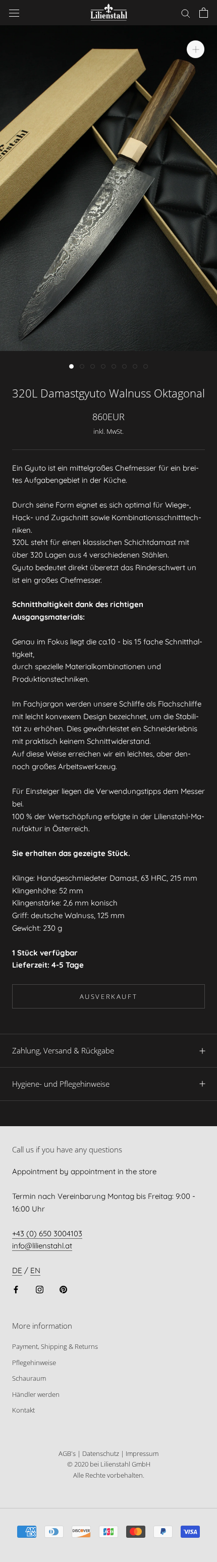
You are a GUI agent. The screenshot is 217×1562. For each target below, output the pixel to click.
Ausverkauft (109, 996)
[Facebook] (16, 1289)
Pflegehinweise (34, 1362)
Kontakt (23, 1410)
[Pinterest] (63, 1289)
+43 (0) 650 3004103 (47, 1233)
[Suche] (185, 12)
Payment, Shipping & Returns (55, 1346)
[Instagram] (39, 1289)
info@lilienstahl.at (42, 1245)
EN (35, 1270)
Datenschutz (100, 1453)
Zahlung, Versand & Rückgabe (63, 1050)
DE (17, 1270)
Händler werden (36, 1394)
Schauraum (29, 1378)
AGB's (67, 1453)
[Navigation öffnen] (14, 13)
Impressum (142, 1453)
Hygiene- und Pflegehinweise (61, 1084)
